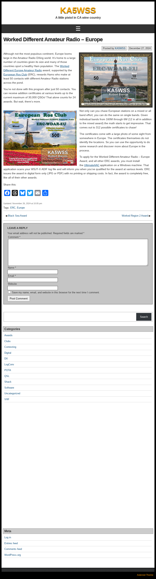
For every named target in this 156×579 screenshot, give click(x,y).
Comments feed (13, 549)
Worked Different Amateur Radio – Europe (53, 39)
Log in (7, 537)
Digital (7, 352)
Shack (7, 381)
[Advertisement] (19, 465)
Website (12, 283)
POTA (7, 370)
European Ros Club (15, 74)
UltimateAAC (91, 165)
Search (144, 316)
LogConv (9, 364)
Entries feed (11, 543)
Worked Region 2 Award (135, 215)
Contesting (10, 346)
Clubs (7, 341)
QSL (6, 376)
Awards (8, 335)
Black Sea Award (17, 215)
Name (12, 267)
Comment (14, 237)
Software (9, 387)
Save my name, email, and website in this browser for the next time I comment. (56, 292)
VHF (6, 399)
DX (6, 358)
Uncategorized (12, 393)
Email (12, 275)
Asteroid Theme (145, 575)
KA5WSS (78, 10)
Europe (21, 207)
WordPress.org (12, 554)
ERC (12, 207)
